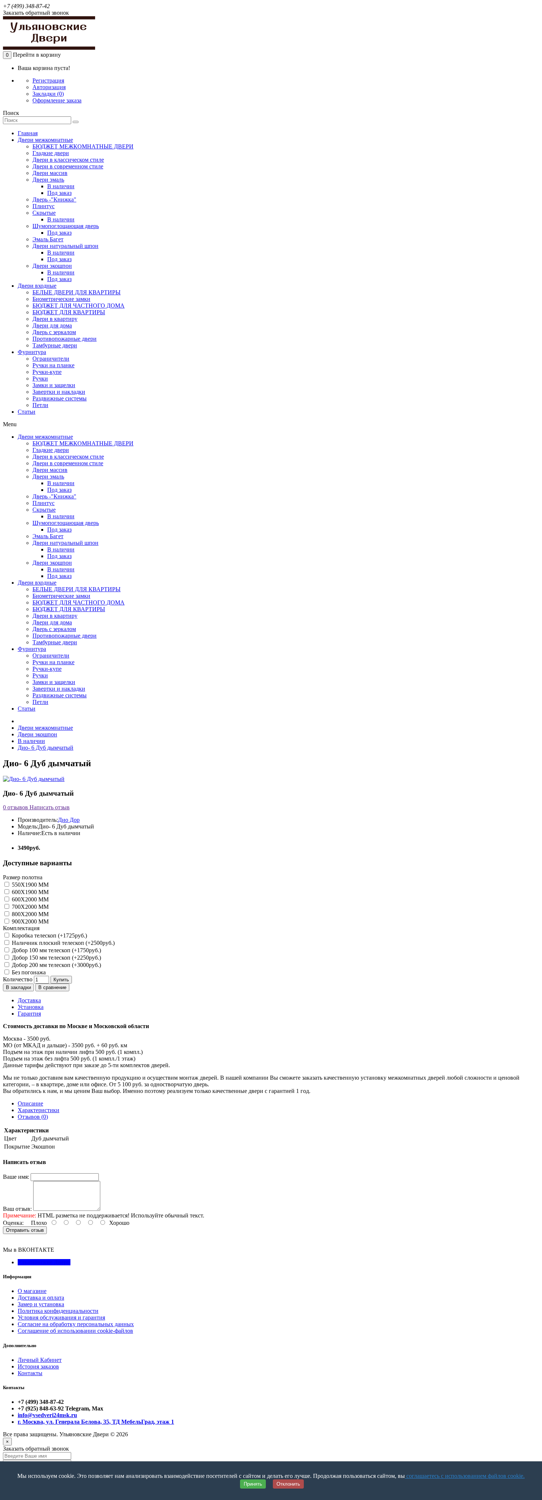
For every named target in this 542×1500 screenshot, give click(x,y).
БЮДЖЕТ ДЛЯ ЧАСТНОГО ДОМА (78, 305)
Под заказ (59, 193)
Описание (30, 1103)
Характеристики (38, 1110)
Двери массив (49, 173)
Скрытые (44, 213)
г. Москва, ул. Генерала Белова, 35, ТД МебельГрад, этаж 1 (96, 1422)
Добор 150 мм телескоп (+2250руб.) (55, 957)
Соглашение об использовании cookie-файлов (75, 1331)
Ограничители (50, 358)
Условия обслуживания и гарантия (61, 1317)
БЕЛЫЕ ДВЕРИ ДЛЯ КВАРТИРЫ (76, 292)
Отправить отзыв (25, 1230)
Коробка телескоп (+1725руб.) (48, 935)
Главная (28, 133)
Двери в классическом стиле (68, 160)
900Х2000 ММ (29, 921)
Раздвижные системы (59, 398)
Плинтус (43, 206)
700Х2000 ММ (29, 907)
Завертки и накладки (58, 392)
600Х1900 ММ (29, 892)
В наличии (60, 186)
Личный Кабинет (40, 1360)
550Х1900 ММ (29, 885)
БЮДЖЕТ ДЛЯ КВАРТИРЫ (68, 312)
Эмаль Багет (47, 239)
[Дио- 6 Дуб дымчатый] (34, 779)
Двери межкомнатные (45, 140)
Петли (40, 405)
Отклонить (288, 1484)
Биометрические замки (61, 299)
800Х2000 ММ (29, 914)
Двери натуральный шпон (65, 246)
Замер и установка (41, 1304)
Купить (61, 979)
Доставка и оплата (41, 1297)
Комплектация (21, 928)
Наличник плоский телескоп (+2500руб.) (62, 943)
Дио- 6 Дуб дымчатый (45, 747)
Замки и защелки (53, 385)
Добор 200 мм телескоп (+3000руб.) (55, 965)
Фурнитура (32, 352)
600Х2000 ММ (29, 899)
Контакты (30, 1373)
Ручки (40, 378)
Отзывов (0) (33, 1117)
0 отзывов (15, 807)
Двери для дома (52, 325)
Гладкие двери (50, 153)
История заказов (38, 1366)
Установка (31, 1007)
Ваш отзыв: (17, 1209)
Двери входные (37, 286)
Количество (17, 979)
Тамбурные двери (54, 345)
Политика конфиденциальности (58, 1311)
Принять (253, 1484)
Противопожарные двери (64, 339)
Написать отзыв (49, 807)
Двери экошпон (52, 266)
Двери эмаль (48, 179)
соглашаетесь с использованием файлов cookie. (465, 1476)
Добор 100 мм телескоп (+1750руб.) (55, 950)
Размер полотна (22, 877)
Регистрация (48, 80)
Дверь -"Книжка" (54, 199)
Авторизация (49, 87)
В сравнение (52, 987)
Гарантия (29, 1013)
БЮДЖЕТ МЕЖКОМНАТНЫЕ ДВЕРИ (82, 146)
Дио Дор (69, 820)
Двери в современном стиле (67, 166)
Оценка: (13, 1223)
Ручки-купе (47, 372)
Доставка (29, 1000)
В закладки (18, 987)
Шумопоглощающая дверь (65, 226)
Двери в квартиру (54, 319)
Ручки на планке (53, 365)
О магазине (32, 1291)
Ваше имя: (16, 1177)
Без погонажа (28, 972)
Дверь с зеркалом (54, 332)
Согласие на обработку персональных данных (76, 1324)
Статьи (26, 412)
